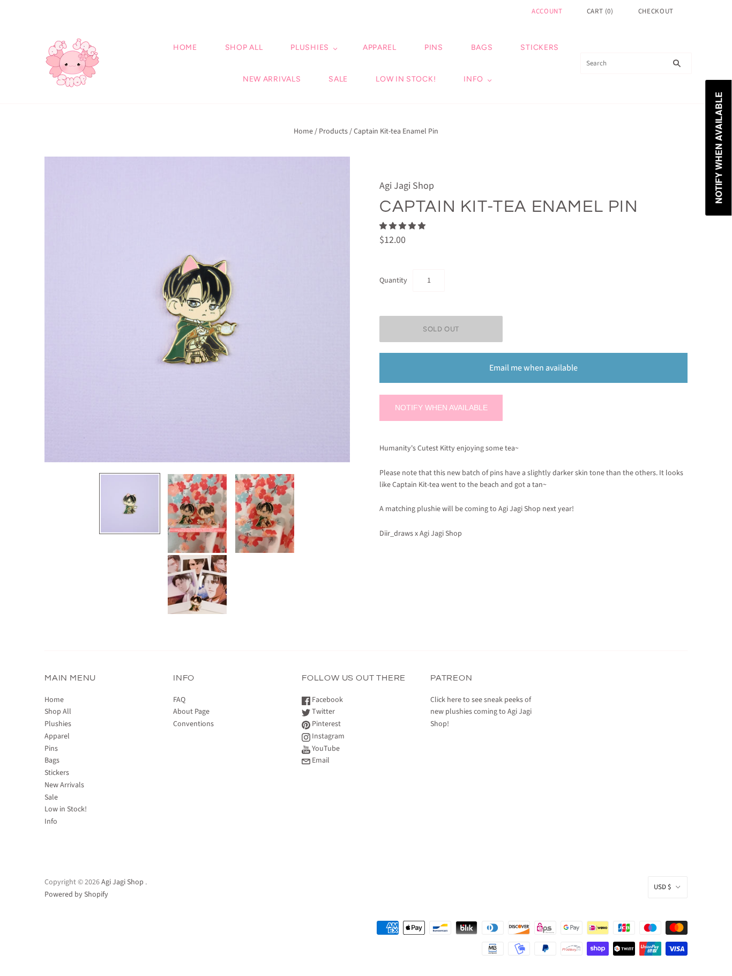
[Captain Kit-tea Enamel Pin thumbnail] (129, 503)
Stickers (539, 47)
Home (185, 47)
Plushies (309, 47)
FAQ (179, 699)
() (600, 11)
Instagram (327, 736)
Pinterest (325, 724)
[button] (403, 226)
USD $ (662, 887)
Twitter (322, 711)
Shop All (244, 47)
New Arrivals (272, 79)
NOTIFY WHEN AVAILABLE (441, 407)
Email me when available (533, 368)
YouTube (325, 748)
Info (473, 79)
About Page (191, 711)
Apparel (380, 47)
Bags (482, 47)
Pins (433, 47)
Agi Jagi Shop (406, 186)
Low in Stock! (406, 79)
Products (333, 131)
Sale (338, 79)
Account (547, 11)
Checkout (656, 11)
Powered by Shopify (76, 894)
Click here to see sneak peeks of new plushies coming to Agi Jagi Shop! (481, 712)
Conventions (193, 724)
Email (320, 760)
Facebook (326, 699)
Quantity (393, 280)
